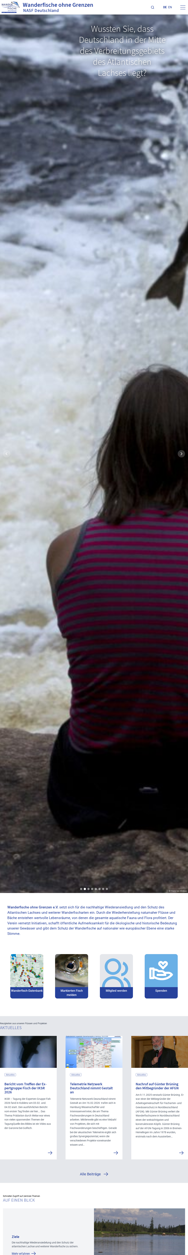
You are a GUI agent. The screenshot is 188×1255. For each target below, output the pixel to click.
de (165, 7)
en (170, 7)
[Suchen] (152, 7)
